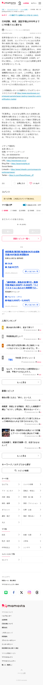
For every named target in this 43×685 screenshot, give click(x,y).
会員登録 (26, 3)
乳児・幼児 (6, 541)
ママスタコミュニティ (9, 661)
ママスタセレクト (7, 657)
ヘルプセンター (6, 615)
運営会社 (4, 627)
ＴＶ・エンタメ (7, 490)
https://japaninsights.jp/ (20, 163)
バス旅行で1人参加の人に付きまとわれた (24, 15)
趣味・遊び (6, 516)
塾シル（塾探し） (7, 664)
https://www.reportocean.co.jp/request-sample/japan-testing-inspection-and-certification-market (21, 96)
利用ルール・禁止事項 (9, 580)
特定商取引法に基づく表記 (10, 648)
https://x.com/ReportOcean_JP (21, 175)
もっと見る (21, 382)
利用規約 (4, 636)
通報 (3, 183)
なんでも (5, 484)
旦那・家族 (6, 497)
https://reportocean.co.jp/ (16, 160)
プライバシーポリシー (9, 640)
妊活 (3, 534)
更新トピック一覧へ (21, 238)
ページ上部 (22, 673)
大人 (3, 522)
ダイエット (6, 509)
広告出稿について (7, 623)
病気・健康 (6, 503)
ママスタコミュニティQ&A (10, 584)
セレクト (5, 560)
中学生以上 (6, 547)
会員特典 (4, 619)
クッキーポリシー (7, 644)
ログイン (34, 3)
